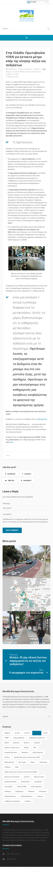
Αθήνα (7, 743)
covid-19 (27, 733)
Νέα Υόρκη (22, 762)
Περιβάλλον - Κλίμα (14, 69)
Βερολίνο (16, 743)
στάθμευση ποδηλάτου (12, 801)
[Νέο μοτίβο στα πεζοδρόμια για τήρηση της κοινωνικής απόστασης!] (26, 627)
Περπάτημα (36, 72)
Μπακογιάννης (25, 72)
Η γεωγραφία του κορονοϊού (26, 672)
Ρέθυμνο (8, 767)
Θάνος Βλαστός (38, 752)
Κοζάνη (7, 757)
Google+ (27, 474)
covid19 (16, 72)
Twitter (11, 481)
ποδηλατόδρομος (27, 796)
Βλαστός (27, 743)
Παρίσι (32, 762)
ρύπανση (40, 796)
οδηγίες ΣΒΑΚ (21, 786)
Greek (33, 2)
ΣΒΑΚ (17, 767)
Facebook (11, 474)
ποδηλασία (42, 791)
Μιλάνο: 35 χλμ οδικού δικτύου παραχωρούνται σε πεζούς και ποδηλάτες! (28, 661)
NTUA (46, 733)
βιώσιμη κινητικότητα (12, 777)
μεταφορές (38, 782)
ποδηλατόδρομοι (10, 796)
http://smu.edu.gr (13, 854)
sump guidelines (18, 738)
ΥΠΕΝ (16, 74)
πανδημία (8, 791)
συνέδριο (28, 801)
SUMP (7, 738)
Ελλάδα (26, 747)
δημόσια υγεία (39, 777)
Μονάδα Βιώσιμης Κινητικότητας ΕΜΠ (27, 757)
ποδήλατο (10, 74)
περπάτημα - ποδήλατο (32, 69)
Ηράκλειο (25, 752)
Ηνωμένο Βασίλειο (11, 752)
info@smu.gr (11, 859)
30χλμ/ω (9, 72)
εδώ (11, 442)
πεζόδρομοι (19, 791)
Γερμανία (37, 743)
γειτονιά (26, 777)
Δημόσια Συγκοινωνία (12, 747)
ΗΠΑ (34, 747)
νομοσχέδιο (9, 786)
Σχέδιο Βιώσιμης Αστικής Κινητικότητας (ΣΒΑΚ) (21, 772)
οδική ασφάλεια (36, 786)
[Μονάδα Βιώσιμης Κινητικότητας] (26, 15)
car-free (17, 733)
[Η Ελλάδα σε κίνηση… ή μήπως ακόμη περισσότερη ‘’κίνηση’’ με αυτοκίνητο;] (26, 561)
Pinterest (27, 481)
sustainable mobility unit (37, 738)
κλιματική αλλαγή (10, 782)
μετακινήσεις (25, 782)
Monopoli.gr (42, 419)
